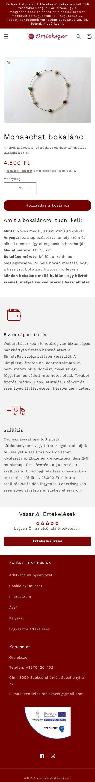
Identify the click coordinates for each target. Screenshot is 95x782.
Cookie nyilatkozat (25, 586)
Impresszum (20, 597)
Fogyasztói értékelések (29, 629)
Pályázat (16, 618)
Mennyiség (12, 179)
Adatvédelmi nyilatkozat (31, 575)
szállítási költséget (19, 170)
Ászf (13, 607)
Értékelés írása (47, 541)
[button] (6, 36)
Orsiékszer (40, 778)
